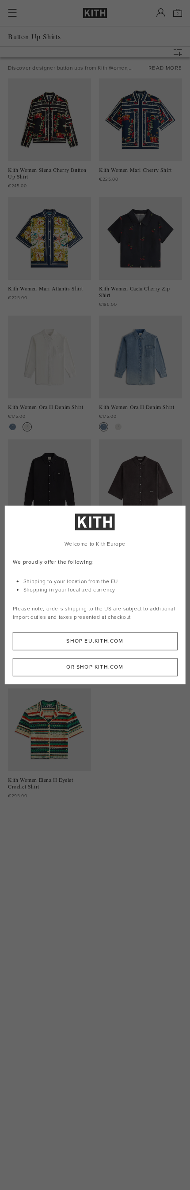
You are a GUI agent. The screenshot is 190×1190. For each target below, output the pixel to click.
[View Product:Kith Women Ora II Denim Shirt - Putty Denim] (27, 427)
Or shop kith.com (94, 667)
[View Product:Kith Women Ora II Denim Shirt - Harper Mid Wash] (12, 427)
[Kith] (95, 13)
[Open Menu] (12, 12)
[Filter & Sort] (180, 52)
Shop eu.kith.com (94, 641)
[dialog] (95, 595)
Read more (165, 68)
